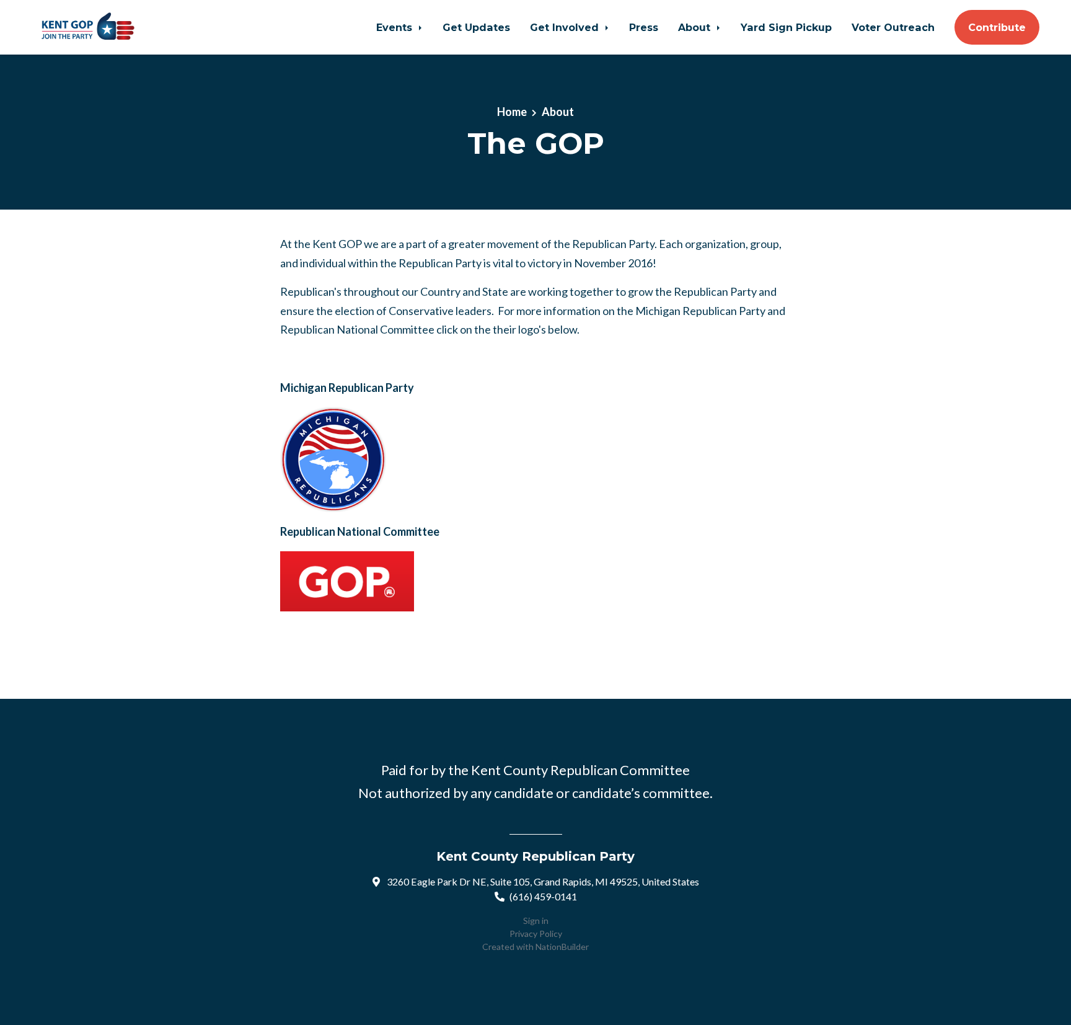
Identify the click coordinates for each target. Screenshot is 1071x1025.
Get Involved (566, 27)
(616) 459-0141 (543, 896)
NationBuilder (562, 946)
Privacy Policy (535, 933)
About (695, 27)
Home (512, 111)
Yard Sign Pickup (786, 27)
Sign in (536, 920)
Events (395, 27)
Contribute (997, 27)
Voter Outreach (893, 27)
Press (643, 27)
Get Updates (476, 27)
